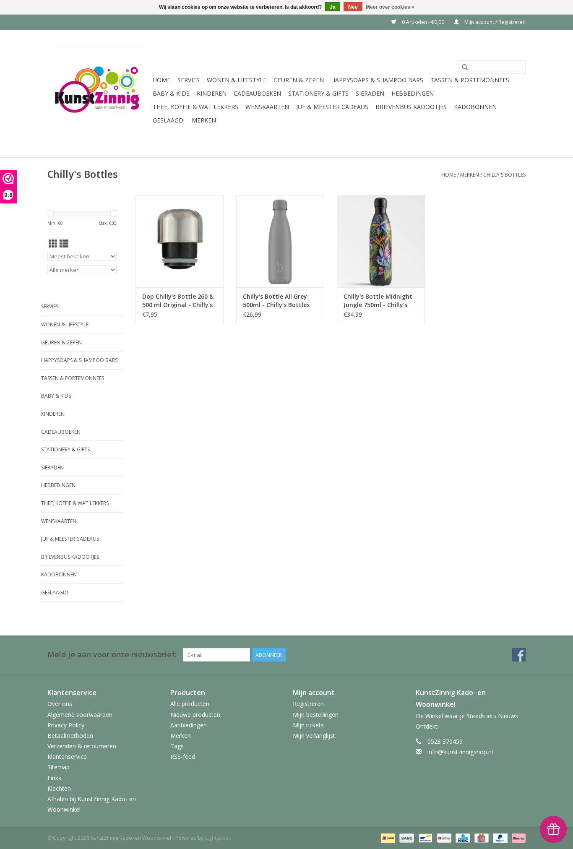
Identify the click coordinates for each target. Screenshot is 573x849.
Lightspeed (218, 837)
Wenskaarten (267, 107)
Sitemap (58, 767)
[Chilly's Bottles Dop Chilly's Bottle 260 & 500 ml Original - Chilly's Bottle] (179, 241)
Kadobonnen (475, 107)
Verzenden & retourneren (81, 746)
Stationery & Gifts (318, 93)
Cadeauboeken (257, 93)
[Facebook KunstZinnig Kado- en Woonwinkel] (519, 654)
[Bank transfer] (405, 837)
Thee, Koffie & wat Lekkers (195, 107)
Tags (177, 746)
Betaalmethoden (70, 736)
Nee (353, 7)
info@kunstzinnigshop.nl (460, 752)
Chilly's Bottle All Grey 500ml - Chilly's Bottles (276, 300)
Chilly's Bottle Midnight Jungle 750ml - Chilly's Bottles (378, 300)
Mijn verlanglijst (314, 736)
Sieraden (370, 93)
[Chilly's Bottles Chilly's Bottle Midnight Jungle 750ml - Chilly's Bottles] (381, 241)
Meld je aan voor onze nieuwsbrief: (112, 654)
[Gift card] (480, 837)
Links (54, 778)
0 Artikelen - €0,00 (423, 22)
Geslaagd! (169, 120)
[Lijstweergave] (64, 244)
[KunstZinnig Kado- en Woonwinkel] (98, 94)
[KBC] (462, 837)
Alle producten (189, 704)
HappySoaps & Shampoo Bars (377, 80)
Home (161, 80)
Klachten (59, 788)
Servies (188, 80)
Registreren (308, 704)
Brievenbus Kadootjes (411, 107)
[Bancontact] (424, 837)
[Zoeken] (464, 67)
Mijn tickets (308, 725)
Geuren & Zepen (298, 80)
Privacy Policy (65, 725)
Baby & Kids (171, 93)
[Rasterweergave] (53, 244)
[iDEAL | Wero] (387, 837)
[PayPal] (499, 837)
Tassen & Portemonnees (469, 80)
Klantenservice (67, 756)
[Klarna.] (517, 837)
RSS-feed (182, 756)
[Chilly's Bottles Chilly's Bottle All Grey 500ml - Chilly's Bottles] (280, 241)
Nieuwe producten (195, 715)
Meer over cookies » (390, 7)
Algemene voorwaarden (79, 715)
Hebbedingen (412, 93)
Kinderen (212, 93)
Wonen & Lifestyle (236, 80)
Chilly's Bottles (504, 174)
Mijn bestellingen (316, 715)
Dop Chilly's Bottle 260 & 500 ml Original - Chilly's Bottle (178, 300)
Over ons (59, 704)
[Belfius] (443, 837)
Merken (204, 120)
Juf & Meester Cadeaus (332, 107)
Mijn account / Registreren (494, 22)
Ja (333, 7)
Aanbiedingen (188, 725)
